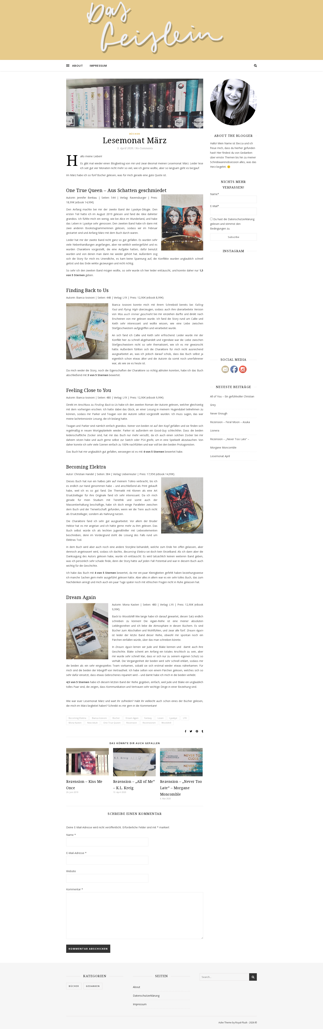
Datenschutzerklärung (146, 995)
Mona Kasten (75, 722)
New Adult (92, 722)
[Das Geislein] (161, 30)
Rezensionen (149, 722)
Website (71, 871)
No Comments (144, 148)
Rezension (131, 722)
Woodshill (166, 722)
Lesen (161, 718)
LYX (185, 718)
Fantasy (148, 718)
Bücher (134, 133)
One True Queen (112, 722)
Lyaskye (173, 718)
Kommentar (74, 889)
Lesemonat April (220, 456)
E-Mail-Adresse (76, 853)
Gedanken (93, 986)
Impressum (98, 65)
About (77, 65)
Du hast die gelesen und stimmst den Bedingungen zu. (232, 223)
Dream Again (132, 718)
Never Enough (218, 413)
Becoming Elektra (77, 718)
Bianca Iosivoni (99, 718)
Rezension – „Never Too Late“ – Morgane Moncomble (181, 788)
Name (71, 835)
